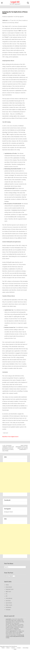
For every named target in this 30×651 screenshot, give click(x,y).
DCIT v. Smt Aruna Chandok (15, 26)
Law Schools (9, 603)
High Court (8, 591)
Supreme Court (9, 589)
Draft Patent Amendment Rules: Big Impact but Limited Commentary (22, 447)
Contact (19, 648)
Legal (15, 649)
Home (7, 584)
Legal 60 (15, 2)
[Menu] (2, 3)
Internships (25, 648)
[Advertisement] (15, 477)
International (9, 598)
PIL (6, 594)
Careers (13, 648)
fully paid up (10, 75)
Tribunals (8, 609)
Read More (5, 436)
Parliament (8, 607)
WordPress (14, 646)
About (7, 648)
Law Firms (8, 600)
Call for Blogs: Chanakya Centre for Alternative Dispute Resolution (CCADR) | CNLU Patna (8, 448)
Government (9, 587)
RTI (6, 596)
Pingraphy (2, 646)
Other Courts (9, 605)
